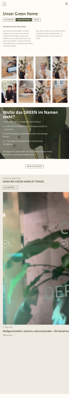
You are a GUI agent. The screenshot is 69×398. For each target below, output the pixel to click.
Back (5, 244)
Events (36, 20)
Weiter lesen (9, 335)
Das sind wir (8, 20)
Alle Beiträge (10, 187)
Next (63, 244)
